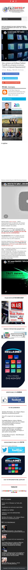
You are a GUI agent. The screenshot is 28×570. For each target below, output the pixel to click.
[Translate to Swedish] (13, 492)
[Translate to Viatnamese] (16, 492)
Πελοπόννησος (21, 69)
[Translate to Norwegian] (21, 491)
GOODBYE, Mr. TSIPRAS (8, 510)
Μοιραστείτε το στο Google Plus (12, 82)
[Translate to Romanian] (24, 491)
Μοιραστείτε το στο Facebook (12, 73)
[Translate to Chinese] (8, 491)
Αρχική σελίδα (13, 180)
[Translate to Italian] (16, 491)
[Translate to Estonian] (10, 491)
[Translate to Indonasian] (14, 491)
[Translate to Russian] (25, 491)
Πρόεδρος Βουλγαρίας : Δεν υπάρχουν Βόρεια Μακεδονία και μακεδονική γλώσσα (13, 531)
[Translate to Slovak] (11, 492)
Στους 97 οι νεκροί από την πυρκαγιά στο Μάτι (13, 540)
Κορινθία (15, 69)
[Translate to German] (4, 491)
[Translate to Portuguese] (22, 491)
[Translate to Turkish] (5, 491)
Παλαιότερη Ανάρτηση (22, 180)
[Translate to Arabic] (7, 491)
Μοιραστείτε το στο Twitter (11, 78)
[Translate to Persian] (19, 491)
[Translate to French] (2, 491)
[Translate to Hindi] (13, 491)
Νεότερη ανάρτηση (5, 180)
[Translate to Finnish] (11, 491)
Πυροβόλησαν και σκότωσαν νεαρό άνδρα (12, 507)
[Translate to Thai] (14, 492)
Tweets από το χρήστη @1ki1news (9, 446)
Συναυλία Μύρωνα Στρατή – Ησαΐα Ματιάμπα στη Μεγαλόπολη (11, 563)
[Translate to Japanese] (18, 491)
